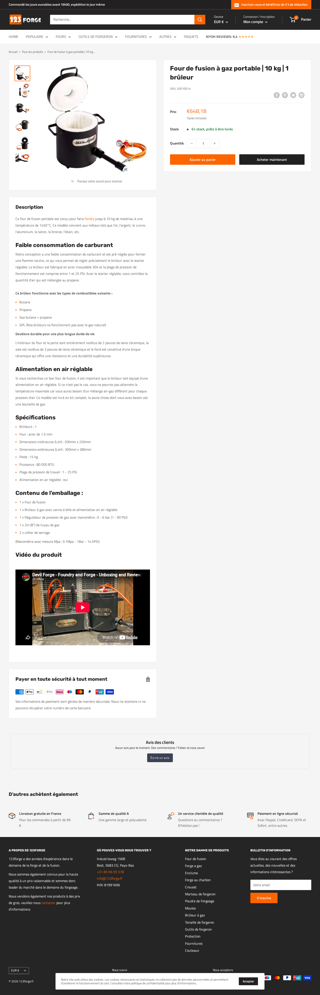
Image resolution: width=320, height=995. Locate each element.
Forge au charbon (198, 879)
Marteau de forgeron (200, 894)
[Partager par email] (301, 95)
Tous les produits (32, 51)
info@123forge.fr (110, 878)
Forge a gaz (193, 865)
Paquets (191, 36)
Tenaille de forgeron (199, 922)
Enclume (191, 873)
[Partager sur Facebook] (277, 95)
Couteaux (192, 950)
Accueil (13, 51)
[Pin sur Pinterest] (285, 95)
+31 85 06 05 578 (110, 871)
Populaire (34, 36)
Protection (192, 936)
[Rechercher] (199, 19)
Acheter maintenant (272, 159)
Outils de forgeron (96, 36)
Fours (61, 36)
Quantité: (177, 143)
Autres (165, 36)
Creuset (191, 887)
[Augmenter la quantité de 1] (214, 143)
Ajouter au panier (203, 159)
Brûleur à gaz (195, 915)
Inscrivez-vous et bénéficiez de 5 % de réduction (274, 4)
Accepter (248, 981)
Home (13, 36)
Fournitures (136, 36)
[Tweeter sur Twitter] (293, 95)
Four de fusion (195, 858)
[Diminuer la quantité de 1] (191, 143)
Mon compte (253, 22)
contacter (48, 902)
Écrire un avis (159, 757)
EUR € (15, 970)
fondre (89, 218)
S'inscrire (264, 898)
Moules (190, 908)
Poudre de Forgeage (199, 901)
